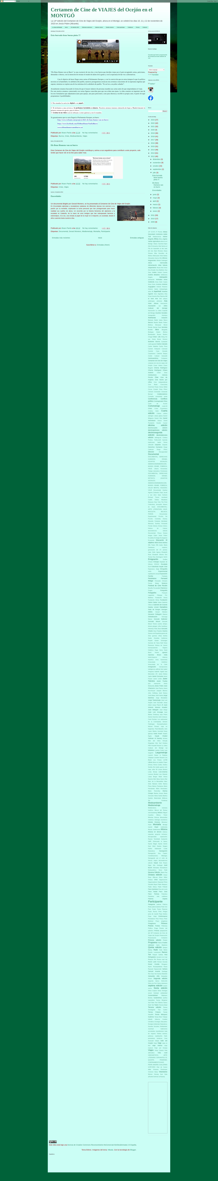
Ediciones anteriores (87, 27)
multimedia (164, 827)
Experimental (162, 571)
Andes (154, 272)
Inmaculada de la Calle (157, 664)
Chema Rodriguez (160, 368)
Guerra (164, 631)
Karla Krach (158, 733)
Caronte (150, 351)
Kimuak (165, 741)
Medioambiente (76, 136)
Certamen (164, 358)
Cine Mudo (152, 384)
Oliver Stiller (163, 877)
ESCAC (156, 564)
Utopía (157, 1040)
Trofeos (159, 1033)
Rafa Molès (163, 950)
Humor (157, 652)
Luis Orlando (163, 774)
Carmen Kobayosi (154, 348)
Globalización (152, 617)
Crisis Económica (160, 408)
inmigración (152, 667)
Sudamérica (158, 998)
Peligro (165, 911)
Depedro (158, 445)
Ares (155, 294)
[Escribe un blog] (104, 133)
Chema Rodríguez (154, 370)
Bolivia (165, 332)
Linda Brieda (152, 772)
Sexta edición (160, 988)
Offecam (155, 877)
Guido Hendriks (153, 638)
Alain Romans (158, 251)
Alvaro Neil (160, 267)
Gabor (160, 602)
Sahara (164, 969)
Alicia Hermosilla (157, 263)
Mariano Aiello (157, 784)
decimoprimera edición (157, 430)
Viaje (159, 1043)
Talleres (160, 1002)
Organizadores (152, 882)
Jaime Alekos (163, 674)
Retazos (150, 959)
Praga (156, 928)
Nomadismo (163, 867)
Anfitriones (164, 275)
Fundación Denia (161, 597)
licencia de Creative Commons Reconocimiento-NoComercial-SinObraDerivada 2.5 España (102, 1145)
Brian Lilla (156, 337)
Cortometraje (154, 406)
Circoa (150, 389)
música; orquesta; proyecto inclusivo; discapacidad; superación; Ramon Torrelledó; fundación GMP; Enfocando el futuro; (157, 836)
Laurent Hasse (153, 755)
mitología (157, 820)
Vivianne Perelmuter (160, 1069)
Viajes (85, 136)
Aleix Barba (163, 255)
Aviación (164, 318)
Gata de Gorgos (154, 609)
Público (160, 942)
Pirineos (164, 923)
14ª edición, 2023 (75, 27)
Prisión (165, 940)
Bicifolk (150, 329)
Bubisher (151, 341)
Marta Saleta (158, 795)
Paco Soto (163, 891)
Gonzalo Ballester (160, 619)
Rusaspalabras (157, 966)
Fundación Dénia (153, 600)
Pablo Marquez (162, 884)
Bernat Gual (157, 327)
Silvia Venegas (162, 990)
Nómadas (156, 867)
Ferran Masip (153, 583)
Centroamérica (153, 358)
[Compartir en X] (106, 133)
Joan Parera (159, 688)
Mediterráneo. (152, 808)
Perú (157, 918)
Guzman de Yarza (154, 643)
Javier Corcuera (157, 676)
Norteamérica (152, 870)
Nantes (159, 846)
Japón (150, 676)
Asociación (164, 303)
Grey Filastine (157, 631)
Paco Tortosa (153, 894)
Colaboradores (162, 394)
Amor (165, 267)
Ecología (157, 538)
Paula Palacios (162, 909)
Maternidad (157, 798)
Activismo (159, 234)
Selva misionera (162, 983)
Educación (160, 540)
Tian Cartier (162, 1009)
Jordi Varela (159, 695)
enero (155, 211)
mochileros (164, 820)
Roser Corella (153, 964)
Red (165, 955)
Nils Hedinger (157, 865)
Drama (165, 533)
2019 (153, 133)
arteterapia (151, 301)
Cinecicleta (163, 384)
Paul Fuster (152, 909)
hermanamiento (153, 647)
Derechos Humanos (155, 447)
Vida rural (162, 1053)
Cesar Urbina (158, 365)
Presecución (163, 935)
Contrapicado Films (160, 401)
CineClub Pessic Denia (155, 387)
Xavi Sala (163, 1074)
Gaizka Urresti (153, 607)
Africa (156, 239)
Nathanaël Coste (161, 848)
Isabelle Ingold (159, 671)
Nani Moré (151, 846)
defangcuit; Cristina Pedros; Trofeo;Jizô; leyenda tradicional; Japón (157, 440)
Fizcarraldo (156, 588)
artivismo (159, 301)
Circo (165, 387)
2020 (153, 130)
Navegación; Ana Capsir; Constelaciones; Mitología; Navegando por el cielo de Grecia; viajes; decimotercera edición (157, 858)
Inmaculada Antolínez (157, 662)
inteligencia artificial (154, 669)
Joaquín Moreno (162, 690)
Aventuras (152, 318)
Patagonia (151, 904)
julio (154, 173)
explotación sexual (153, 573)
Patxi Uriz (164, 907)
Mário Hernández (161, 788)
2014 (153, 150)
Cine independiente (160, 382)
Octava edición (155, 875)
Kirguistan (151, 743)
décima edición (157, 425)
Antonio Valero (153, 289)
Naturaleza (151, 851)
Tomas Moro (158, 1017)
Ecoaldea (151, 538)
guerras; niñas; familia (159, 636)
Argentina (161, 294)
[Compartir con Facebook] (107, 133)
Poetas (157, 926)
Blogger (133, 1150)
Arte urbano (163, 298)
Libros (150, 762)
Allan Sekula (162, 265)
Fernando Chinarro (161, 581)
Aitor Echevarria (153, 246)
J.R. (156, 674)
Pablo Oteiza (152, 887)
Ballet (156, 320)
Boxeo (159, 334)
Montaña (96, 231)
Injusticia (150, 659)
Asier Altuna (153, 303)
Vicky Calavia (159, 1050)
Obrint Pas (164, 872)
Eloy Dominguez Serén (160, 557)
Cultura (159, 413)
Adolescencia (157, 236)
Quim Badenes (161, 945)
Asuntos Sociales (161, 313)
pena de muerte (153, 914)
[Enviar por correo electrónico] (102, 133)
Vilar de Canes (162, 1067)
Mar (166, 779)
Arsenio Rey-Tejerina (158, 296)
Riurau (159, 959)
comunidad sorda (161, 396)
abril (155, 201)
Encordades (56, 196)
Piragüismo (152, 923)
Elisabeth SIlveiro (158, 554)
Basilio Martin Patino (160, 322)
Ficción (164, 585)
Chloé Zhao (162, 372)
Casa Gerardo (161, 351)
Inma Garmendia (161, 659)
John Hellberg (153, 693)
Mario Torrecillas (154, 791)
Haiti (161, 643)
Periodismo (151, 918)
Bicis (157, 329)
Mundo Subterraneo (154, 829)
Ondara (150, 879)
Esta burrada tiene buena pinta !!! (65, 35)
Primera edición (154, 940)
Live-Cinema (163, 772)
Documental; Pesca (154, 533)
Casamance (151, 353)
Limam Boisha (162, 769)
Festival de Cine (154, 585)
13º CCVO (151, 232)
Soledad (156, 993)
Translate (154, 75)
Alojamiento (152, 267)
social (150, 993)
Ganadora (163, 607)
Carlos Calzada (162, 344)
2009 (153, 222)
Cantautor (164, 341)
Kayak (157, 736)
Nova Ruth (163, 870)
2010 (153, 219)
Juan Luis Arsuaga (155, 712)
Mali (154, 779)
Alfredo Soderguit (162, 260)
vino (149, 1069)
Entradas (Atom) (103, 245)
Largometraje (161, 752)
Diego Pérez (162, 449)
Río (155, 959)
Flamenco (164, 588)
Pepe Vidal (152, 916)
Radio (156, 950)
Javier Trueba (162, 681)
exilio (149, 571)
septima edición (155, 985)
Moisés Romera (154, 822)
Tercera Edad (163, 1005)
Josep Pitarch (156, 705)
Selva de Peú (152, 983)
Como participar (121, 27)
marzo (155, 204)
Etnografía (163, 569)
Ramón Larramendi (154, 952)
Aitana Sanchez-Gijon (160, 244)
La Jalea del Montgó (57, 27)
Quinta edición (155, 947)
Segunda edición (160, 978)
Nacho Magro (152, 844)
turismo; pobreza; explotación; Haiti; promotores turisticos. (157, 1036)
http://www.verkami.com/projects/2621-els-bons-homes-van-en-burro (82, 120)
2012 (153, 156)
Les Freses (157, 760)
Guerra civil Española (154, 633)
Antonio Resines (162, 286)
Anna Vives (151, 284)
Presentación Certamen (157, 938)
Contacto (145, 27)
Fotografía (163, 590)
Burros (61, 136)
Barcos (150, 322)
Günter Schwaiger (161, 640)
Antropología (163, 289)
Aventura (164, 315)
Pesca (161, 918)
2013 (153, 153)
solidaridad (164, 993)
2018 (153, 136)
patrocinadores (156, 907)
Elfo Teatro (151, 545)
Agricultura (156, 241)
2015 (153, 146)
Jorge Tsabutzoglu (154, 700)
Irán (162, 669)
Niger (149, 865)
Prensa (137, 27)
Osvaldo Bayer (152, 884)
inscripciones (163, 667)
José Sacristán (158, 702)
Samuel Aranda (154, 971)
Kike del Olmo (154, 741)
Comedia (151, 396)
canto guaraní (152, 344)
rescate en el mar (161, 957)
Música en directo (154, 832)
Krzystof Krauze (156, 745)
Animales (159, 279)
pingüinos (164, 921)
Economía (151, 540)
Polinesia (164, 926)
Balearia (150, 320)
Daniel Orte (158, 418)
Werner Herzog (153, 1074)
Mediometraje (87, 231)
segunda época (153, 981)
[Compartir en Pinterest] (109, 133)
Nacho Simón (162, 844)
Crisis (67, 136)
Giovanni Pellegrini (155, 614)
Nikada (110, 1150)
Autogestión (151, 315)
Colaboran (130, 27)
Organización (163, 879)
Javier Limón (157, 678)
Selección (164, 981)
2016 (153, 143)
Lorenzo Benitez (153, 774)
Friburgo (159, 595)
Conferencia (152, 399)
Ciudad (155, 389)
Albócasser (156, 255)
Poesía (150, 926)
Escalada (164, 564)
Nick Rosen (163, 863)
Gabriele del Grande (160, 605)
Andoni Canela (162, 272)
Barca (165, 320)
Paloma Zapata (157, 899)
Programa (152, 942)
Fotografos (152, 593)
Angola (150, 277)
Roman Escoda (162, 962)
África (160, 239)
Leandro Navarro (159, 757)
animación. (151, 279)
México (160, 812)
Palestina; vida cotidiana (157, 896)
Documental (63, 231)
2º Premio (159, 232)
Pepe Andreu (163, 914)
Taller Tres (154, 1002)
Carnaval (164, 348)
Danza (160, 420)
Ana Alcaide (152, 270)
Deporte (164, 444)
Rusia (165, 966)
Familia (150, 576)
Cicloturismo (152, 375)
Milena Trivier (161, 815)
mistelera (151, 820)
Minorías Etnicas (153, 817)
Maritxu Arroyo (158, 793)
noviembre (157, 163)
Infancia (164, 657)
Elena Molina (162, 542)
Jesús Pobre (159, 686)
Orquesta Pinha (162, 882)
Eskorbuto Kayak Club (159, 566)
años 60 (150, 291)
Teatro (156, 1005)
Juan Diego (163, 709)
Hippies (165, 647)
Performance (162, 916)
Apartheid (157, 291)
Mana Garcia (160, 779)
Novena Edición (154, 872)
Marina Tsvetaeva (157, 786)
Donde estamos (110, 27)
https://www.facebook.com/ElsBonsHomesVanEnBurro (77, 124)
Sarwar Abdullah (162, 974)
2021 (153, 126)
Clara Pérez (163, 389)
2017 (153, 140)
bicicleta (164, 327)
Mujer (156, 827)
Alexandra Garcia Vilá (155, 258)
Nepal (156, 863)
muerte (150, 827)
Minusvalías (163, 817)
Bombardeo (151, 334)
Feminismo (152, 578)
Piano (157, 921)
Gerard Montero (75, 231)
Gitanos (165, 614)
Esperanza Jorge (153, 569)
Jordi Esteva (163, 693)
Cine (156, 377)
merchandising (152, 812)
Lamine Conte (159, 750)
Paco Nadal (152, 891)
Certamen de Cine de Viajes (157, 361)
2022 (153, 123)
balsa (160, 320)
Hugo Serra (159, 650)
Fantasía (164, 576)
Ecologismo (163, 538)
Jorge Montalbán (161, 698)
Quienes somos (99, 27)
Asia (165, 301)
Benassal (158, 325)
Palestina (164, 894)
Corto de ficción (157, 403)
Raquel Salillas (158, 954)
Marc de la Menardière (155, 781)
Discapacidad (163, 452)
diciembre (157, 159)
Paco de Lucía (163, 889)
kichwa (165, 738)
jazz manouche (154, 683)
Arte (156, 298)
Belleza (150, 325)
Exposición (163, 574)
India (165, 655)
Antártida (158, 284)
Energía (156, 562)
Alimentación (152, 265)
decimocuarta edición (157, 428)
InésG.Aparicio (152, 657)
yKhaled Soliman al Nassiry (156, 1076)
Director (151, 452)
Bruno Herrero (162, 339)
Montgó (165, 824)
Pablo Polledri (162, 887)
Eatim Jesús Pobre (160, 535)
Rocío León (152, 962)
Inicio (66, 27)
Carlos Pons (163, 346)
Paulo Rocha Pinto (155, 911)
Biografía (164, 329)
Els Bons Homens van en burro (64, 145)
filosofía (150, 588)
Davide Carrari (162, 423)
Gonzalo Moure (154, 621)
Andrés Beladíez (154, 275)
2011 (153, 215)
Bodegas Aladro (154, 332)
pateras (159, 904)
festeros (164, 583)
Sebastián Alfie (153, 976)
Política (150, 928)
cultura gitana (158, 416)
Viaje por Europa (160, 1048)
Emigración (153, 559)
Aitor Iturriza (162, 246)
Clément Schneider (154, 391)
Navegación (163, 851)
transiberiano (160, 1031)
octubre (156, 166)
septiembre (157, 169)
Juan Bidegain (153, 710)
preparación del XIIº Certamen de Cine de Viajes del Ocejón (157, 933)
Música (164, 829)
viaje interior (157, 1045)
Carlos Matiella (153, 346)
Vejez (155, 1043)
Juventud (160, 731)
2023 (153, 120)
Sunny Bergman (161, 1000)
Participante (105, 231)
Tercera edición (154, 1007)
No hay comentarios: (90, 133)
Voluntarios (163, 1072)
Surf (149, 1002)
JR (162, 705)
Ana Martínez (160, 270)
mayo (155, 198)
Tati (153, 1005)
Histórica (150, 650)
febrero (156, 208)
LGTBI (165, 760)
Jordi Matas (151, 695)
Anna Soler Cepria (161, 282)
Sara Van (154, 974)
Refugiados (152, 957)
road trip (164, 959)
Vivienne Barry (153, 1072)
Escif (149, 566)
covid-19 (164, 406)
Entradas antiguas (137, 238)
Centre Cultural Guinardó (157, 356)
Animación (163, 277)
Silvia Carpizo (152, 990)
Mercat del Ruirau (161, 810)
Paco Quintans (153, 889)
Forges (150, 590)
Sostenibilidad (153, 995)
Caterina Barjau (162, 353)
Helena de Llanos (161, 645)
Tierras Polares (154, 1012)
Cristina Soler (153, 411)
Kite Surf (158, 743)
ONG (156, 880)
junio (155, 194)
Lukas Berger (152, 776)
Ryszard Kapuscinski (154, 969)
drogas (150, 535)
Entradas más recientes (61, 238)
